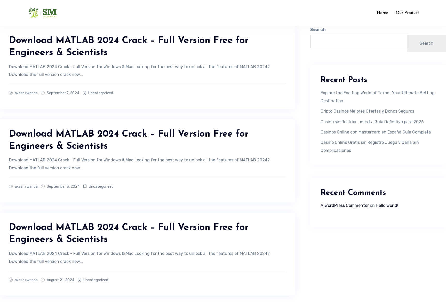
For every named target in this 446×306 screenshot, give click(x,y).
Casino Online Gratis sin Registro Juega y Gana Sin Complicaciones (370, 146)
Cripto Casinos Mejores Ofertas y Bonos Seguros (367, 111)
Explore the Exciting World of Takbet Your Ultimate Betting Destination (378, 96)
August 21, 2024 (60, 280)
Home (382, 13)
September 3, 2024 (63, 186)
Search (318, 29)
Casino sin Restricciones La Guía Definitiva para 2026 (372, 121)
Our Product (407, 13)
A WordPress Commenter (345, 205)
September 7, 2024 (63, 93)
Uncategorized (100, 93)
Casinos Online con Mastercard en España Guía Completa (376, 132)
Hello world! (387, 205)
